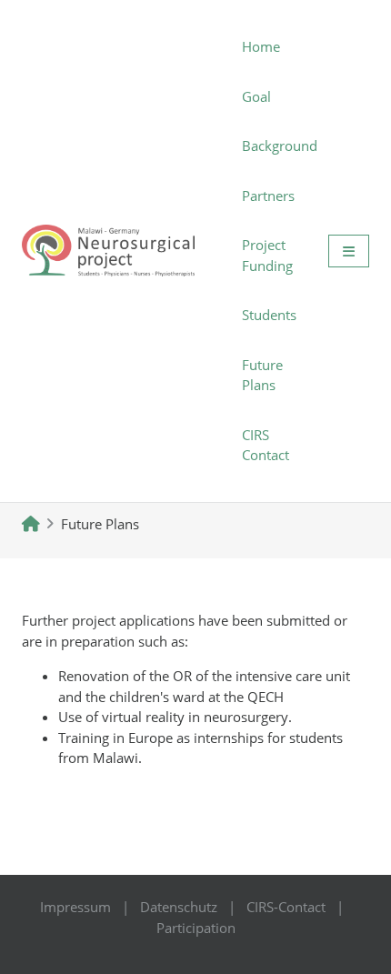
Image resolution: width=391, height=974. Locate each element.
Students (269, 315)
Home (261, 46)
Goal (256, 96)
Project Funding (267, 255)
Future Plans (262, 375)
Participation (196, 928)
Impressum (75, 907)
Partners (268, 195)
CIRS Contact (265, 445)
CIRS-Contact (286, 907)
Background (279, 145)
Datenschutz (178, 907)
